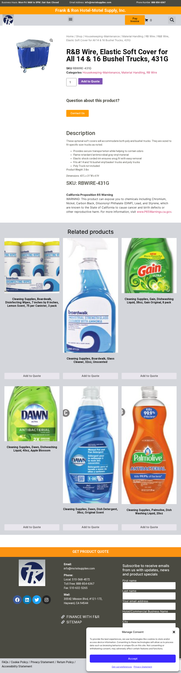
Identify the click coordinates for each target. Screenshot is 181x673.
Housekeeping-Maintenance (102, 36)
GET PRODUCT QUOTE (90, 551)
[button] (174, 632)
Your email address (135, 601)
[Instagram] (46, 599)
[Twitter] (36, 599)
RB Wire (150, 36)
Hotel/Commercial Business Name (145, 611)
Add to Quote (90, 81)
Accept (133, 658)
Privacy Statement (143, 666)
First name (129, 580)
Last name (129, 591)
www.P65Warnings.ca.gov (154, 211)
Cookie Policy (19, 662)
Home (70, 36)
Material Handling (132, 36)
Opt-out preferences (122, 666)
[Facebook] (17, 599)
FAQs (5, 662)
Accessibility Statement (17, 666)
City (125, 621)
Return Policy (65, 662)
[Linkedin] (27, 599)
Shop (79, 36)
